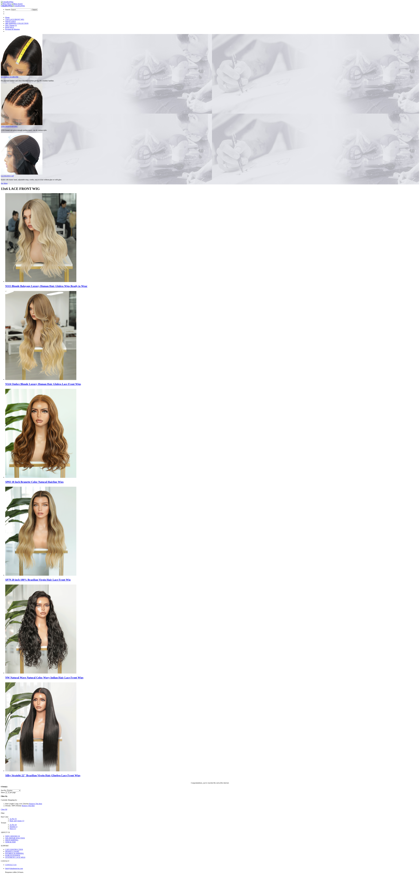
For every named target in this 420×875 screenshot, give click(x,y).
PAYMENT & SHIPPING (14, 853)
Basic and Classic (17, 821)
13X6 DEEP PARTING (9, 126)
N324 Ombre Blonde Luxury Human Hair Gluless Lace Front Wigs (43, 384)
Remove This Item (35, 804)
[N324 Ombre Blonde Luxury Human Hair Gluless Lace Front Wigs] (40, 379)
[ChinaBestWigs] (7, 2)
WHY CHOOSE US (12, 836)
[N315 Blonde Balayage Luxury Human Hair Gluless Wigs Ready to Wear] (40, 281)
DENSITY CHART (12, 851)
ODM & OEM (10, 842)
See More (4, 183)
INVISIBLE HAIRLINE (9, 77)
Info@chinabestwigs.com (14, 868)
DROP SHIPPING (11, 840)
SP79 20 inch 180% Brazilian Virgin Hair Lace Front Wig (38, 579)
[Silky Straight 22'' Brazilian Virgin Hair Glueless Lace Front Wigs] (40, 771)
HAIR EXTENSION (12, 855)
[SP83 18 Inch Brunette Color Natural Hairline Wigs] (40, 477)
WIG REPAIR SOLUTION (15, 838)
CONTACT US (10, 865)
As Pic (13, 819)
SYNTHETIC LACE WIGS (15, 857)
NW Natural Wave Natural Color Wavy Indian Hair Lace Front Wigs (44, 677)
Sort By (3, 790)
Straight (13, 827)
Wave (13, 829)
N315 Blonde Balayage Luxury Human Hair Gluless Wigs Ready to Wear (46, 286)
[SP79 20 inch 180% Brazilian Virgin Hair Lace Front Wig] (40, 575)
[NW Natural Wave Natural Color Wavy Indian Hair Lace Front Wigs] (40, 673)
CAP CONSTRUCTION (14, 849)
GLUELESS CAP (7, 176)
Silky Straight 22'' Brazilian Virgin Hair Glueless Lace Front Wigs (42, 775)
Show (3, 792)
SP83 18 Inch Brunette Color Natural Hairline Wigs (34, 481)
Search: (7, 10)
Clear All (4, 809)
